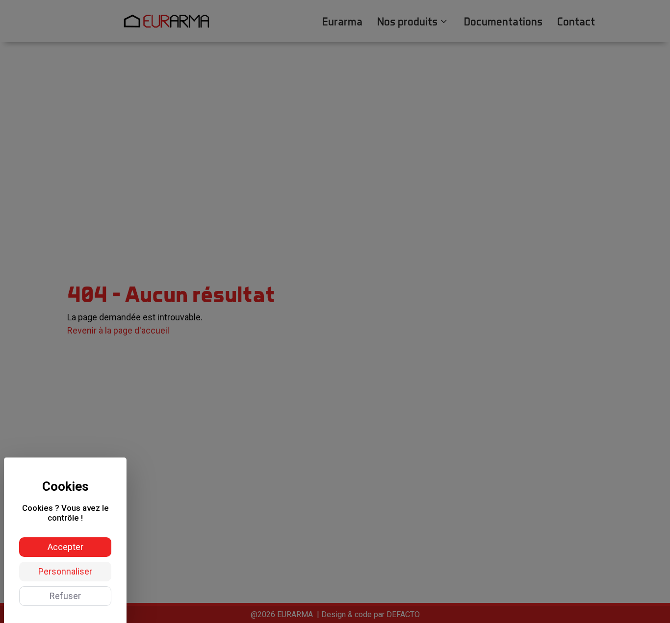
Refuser (65, 596)
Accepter (65, 547)
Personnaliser (65, 571)
